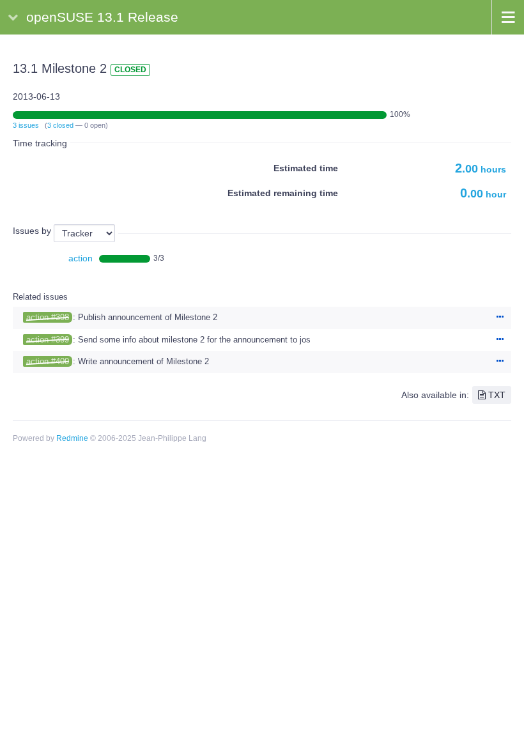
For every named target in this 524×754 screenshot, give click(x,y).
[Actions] (499, 317)
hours (480, 169)
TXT (496, 395)
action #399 (47, 339)
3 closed (60, 125)
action (80, 258)
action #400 (47, 361)
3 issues (26, 125)
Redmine (72, 438)
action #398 (47, 317)
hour (483, 194)
